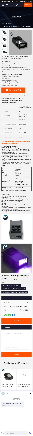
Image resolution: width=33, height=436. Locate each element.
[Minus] (30, 393)
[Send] (30, 433)
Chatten (27, 4)
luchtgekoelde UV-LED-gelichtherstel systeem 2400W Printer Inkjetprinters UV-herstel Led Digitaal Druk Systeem (24, 386)
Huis (2, 23)
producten (9, 23)
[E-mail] (13, 315)
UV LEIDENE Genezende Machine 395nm (15, 292)
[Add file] (2, 433)
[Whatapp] (9, 315)
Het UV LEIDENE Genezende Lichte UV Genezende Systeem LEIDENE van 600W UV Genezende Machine (8, 386)
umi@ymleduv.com (8, 1)
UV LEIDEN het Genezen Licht (10, 26)
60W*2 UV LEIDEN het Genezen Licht (14, 288)
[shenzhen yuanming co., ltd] (9, 5)
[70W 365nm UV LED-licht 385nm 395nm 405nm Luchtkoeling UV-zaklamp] (20, 42)
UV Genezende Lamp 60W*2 (11, 285)
